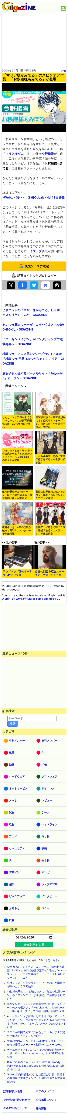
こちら (54, 960)
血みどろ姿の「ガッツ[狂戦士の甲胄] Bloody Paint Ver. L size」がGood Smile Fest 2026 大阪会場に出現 (36, 1065)
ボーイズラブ (33, 251)
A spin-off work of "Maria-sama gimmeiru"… (30, 598)
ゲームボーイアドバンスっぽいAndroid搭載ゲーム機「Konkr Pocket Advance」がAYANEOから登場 (35, 1053)
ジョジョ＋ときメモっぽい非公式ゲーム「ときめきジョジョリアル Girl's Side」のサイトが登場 (17, 455)
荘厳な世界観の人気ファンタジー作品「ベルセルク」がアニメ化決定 (50, 495)
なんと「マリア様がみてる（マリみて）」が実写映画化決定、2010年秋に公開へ (17, 422)
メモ (63, 70)
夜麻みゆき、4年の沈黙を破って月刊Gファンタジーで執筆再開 (16, 530)
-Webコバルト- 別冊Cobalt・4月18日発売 (33, 197)
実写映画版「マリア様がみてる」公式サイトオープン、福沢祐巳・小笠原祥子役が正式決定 (50, 422)
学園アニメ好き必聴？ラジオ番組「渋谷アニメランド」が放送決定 (50, 530)
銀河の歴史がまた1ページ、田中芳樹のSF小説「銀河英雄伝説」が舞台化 (17, 495)
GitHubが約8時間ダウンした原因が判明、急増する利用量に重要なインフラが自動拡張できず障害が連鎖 (36, 1078)
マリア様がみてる (17, 154)
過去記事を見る (34, 944)
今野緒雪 (48, 154)
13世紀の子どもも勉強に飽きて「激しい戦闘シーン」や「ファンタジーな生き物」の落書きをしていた (36, 995)
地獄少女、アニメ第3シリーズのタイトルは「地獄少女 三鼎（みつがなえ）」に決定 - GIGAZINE (33, 358)
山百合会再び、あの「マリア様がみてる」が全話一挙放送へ (50, 459)
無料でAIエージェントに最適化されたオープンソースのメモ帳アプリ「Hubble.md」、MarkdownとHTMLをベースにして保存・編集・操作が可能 (36, 1007)
